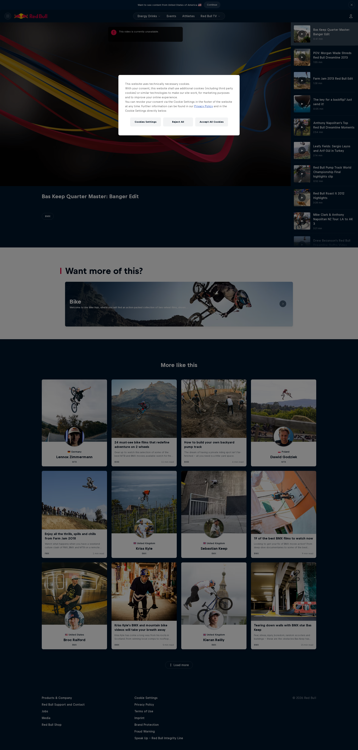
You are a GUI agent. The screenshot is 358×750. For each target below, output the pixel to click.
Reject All (178, 121)
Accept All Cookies (212, 121)
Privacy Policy (203, 106)
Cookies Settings (145, 121)
